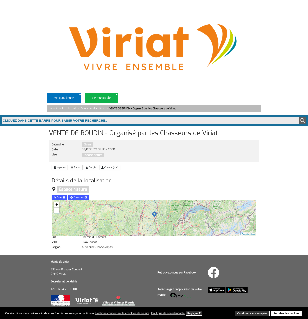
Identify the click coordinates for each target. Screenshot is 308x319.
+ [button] (56, 204)
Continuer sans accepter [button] (252, 313)
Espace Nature (93, 155)
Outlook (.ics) (111, 167)
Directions (78, 197)
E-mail (77, 167)
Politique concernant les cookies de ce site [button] (122, 313)
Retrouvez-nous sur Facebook (177, 272)
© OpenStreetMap (247, 234)
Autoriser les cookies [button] (286, 313)
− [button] (56, 210)
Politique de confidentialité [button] (168, 313)
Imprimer (61, 167)
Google (92, 167)
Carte (59, 197)
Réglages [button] (194, 313)
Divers (88, 144)
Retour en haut (294, 300)
